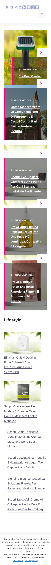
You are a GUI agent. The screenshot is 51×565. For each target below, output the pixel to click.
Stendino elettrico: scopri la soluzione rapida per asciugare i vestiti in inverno (26, 483)
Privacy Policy (31, 560)
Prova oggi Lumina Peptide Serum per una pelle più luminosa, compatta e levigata (26, 236)
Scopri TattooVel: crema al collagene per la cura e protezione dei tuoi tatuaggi (26, 504)
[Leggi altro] (42, 52)
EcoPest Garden (30, 76)
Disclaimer (18, 560)
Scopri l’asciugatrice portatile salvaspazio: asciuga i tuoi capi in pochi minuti (26, 462)
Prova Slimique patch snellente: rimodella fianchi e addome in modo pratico (25, 291)
